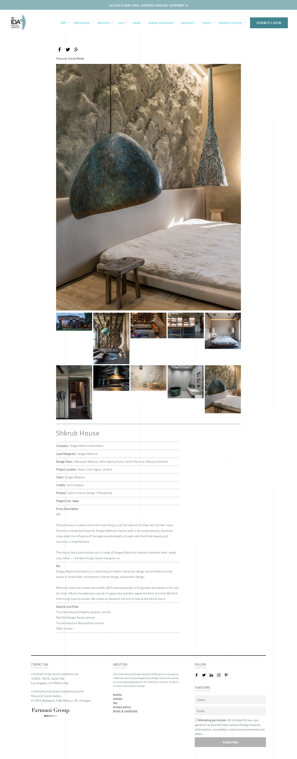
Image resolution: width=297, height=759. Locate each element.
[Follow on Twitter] (205, 675)
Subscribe (230, 742)
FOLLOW (200, 664)
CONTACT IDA (39, 664)
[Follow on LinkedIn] (213, 675)
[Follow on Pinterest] (227, 675)
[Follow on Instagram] (220, 675)
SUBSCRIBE (202, 687)
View (75, 501)
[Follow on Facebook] (198, 675)
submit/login (269, 23)
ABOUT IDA (120, 664)
